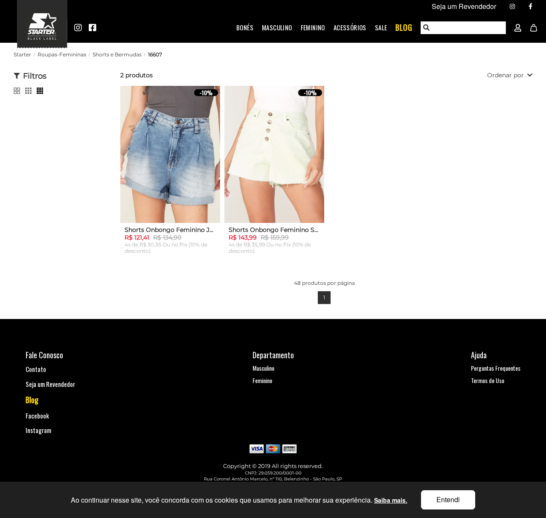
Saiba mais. (390, 500)
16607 (155, 54)
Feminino (313, 27)
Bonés (244, 27)
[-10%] (170, 159)
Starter (22, 54)
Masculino (277, 27)
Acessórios (350, 27)
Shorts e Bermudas (117, 54)
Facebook (37, 415)
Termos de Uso (487, 380)
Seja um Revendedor (50, 384)
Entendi (448, 499)
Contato (36, 369)
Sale (381, 27)
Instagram (38, 430)
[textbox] (464, 28)
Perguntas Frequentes (495, 367)
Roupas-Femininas (62, 54)
